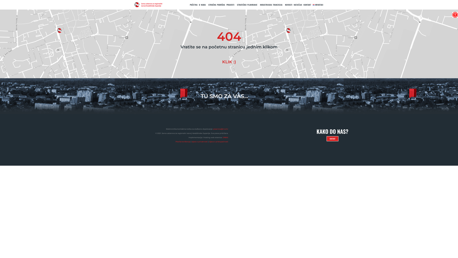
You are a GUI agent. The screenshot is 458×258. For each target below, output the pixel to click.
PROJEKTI (230, 4)
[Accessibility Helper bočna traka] (455, 15)
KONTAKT (307, 4)
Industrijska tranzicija (271, 4)
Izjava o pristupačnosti (218, 142)
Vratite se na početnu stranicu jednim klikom (229, 46)
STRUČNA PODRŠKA (216, 4)
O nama (202, 4)
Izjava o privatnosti (200, 142)
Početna (194, 4)
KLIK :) (229, 61)
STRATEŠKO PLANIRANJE (247, 4)
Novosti (288, 4)
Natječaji (298, 4)
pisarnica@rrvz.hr (220, 129)
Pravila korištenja (183, 142)
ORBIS (225, 137)
